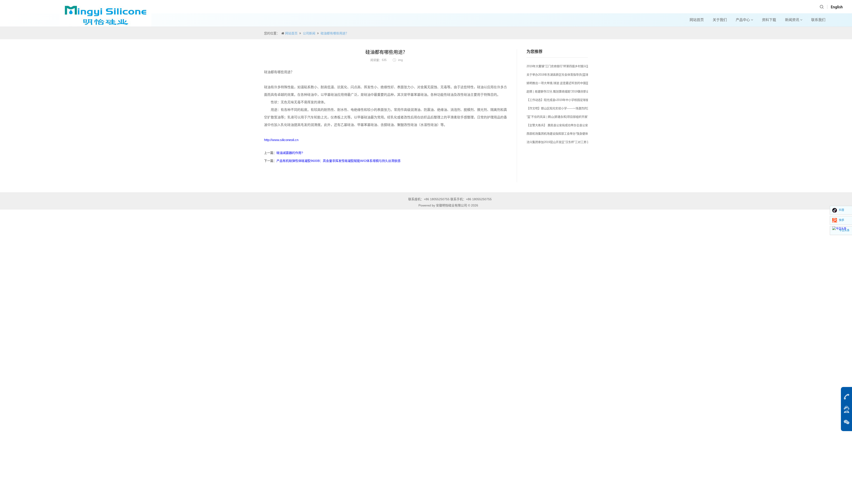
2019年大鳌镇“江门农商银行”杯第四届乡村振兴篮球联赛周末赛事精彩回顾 (574, 66)
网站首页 (697, 20)
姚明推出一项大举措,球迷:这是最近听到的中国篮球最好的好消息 (568, 83)
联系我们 (818, 20)
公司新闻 (309, 33)
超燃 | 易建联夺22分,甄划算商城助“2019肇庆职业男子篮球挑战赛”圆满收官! (575, 91)
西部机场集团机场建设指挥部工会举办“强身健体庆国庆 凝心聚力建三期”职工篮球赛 (580, 133)
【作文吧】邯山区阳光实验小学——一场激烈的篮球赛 (561, 108)
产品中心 (743, 20)
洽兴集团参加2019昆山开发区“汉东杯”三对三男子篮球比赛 (564, 142)
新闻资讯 (792, 20)
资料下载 (769, 20)
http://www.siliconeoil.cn (281, 140)
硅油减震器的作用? (289, 153)
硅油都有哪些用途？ (335, 33)
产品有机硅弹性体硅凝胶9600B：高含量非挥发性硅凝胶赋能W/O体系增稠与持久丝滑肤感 (338, 161)
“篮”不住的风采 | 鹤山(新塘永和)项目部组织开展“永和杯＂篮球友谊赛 (570, 116)
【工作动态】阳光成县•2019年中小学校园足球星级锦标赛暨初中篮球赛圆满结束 (578, 100)
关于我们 (720, 20)
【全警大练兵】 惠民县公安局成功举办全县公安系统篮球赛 (564, 125)
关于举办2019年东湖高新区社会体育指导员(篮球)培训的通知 (565, 74)
